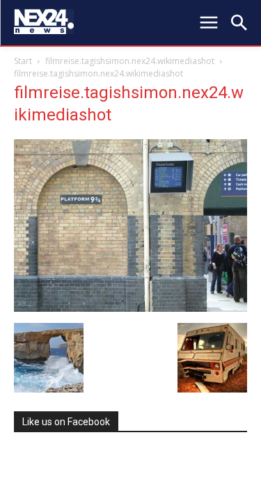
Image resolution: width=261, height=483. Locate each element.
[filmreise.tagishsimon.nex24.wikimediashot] (130, 308)
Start (23, 61)
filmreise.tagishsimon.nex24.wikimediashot (129, 61)
